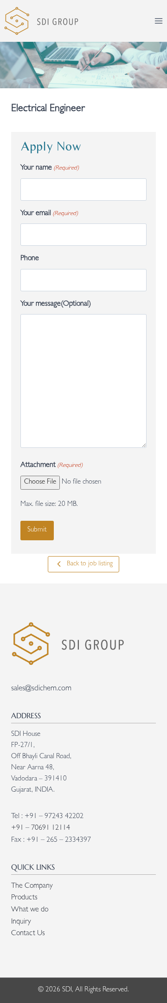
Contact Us (28, 933)
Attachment (51, 465)
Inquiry (21, 922)
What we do (29, 910)
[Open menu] (158, 20)
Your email (49, 213)
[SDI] (40, 21)
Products (24, 898)
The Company (32, 886)
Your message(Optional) (55, 304)
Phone (29, 258)
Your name (49, 168)
